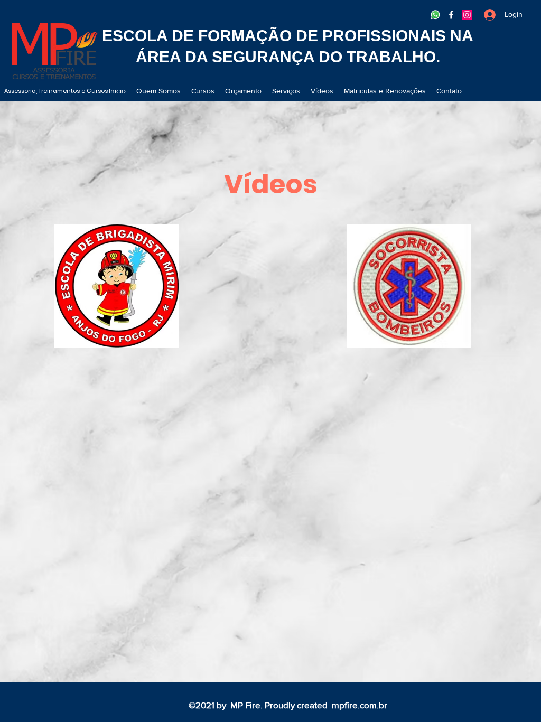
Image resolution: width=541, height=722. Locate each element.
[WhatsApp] (435, 15)
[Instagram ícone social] (467, 15)
